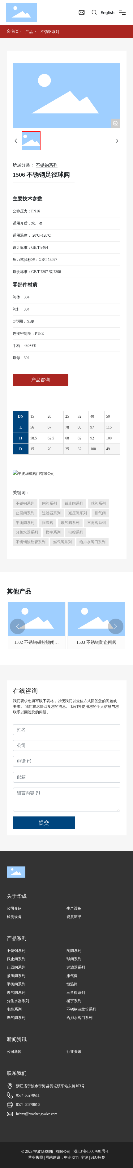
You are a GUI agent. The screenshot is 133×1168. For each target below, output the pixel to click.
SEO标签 (98, 1157)
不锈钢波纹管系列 (81, 1009)
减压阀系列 (16, 976)
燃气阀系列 (16, 1018)
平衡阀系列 (16, 984)
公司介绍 (14, 908)
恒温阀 (72, 984)
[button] (17, 626)
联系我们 (17, 1073)
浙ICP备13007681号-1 (91, 1151)
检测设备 (14, 917)
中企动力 (71, 1157)
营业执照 (35, 1157)
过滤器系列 (75, 967)
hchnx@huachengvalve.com (36, 1114)
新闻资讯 (17, 1039)
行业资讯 (73, 1051)
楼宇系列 (73, 1001)
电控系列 (14, 1009)
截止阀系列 (16, 959)
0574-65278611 (28, 1095)
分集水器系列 (18, 1001)
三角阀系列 (75, 992)
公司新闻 (14, 1051)
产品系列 (17, 938)
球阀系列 (73, 959)
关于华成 (17, 896)
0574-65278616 (28, 1104)
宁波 (84, 1157)
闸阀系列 (73, 950)
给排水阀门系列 (79, 1018)
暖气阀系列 (16, 992)
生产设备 (73, 908)
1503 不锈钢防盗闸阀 (96, 642)
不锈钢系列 (50, 31)
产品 (29, 31)
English (107, 12)
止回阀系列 (16, 967)
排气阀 (72, 976)
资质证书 (73, 917)
